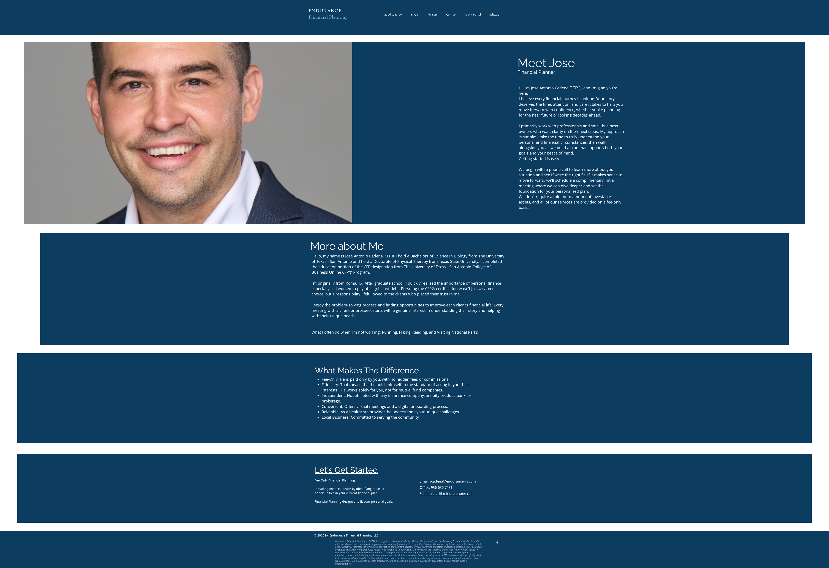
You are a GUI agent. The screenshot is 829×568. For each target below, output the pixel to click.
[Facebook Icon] (497, 542)
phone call (558, 169)
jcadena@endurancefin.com (453, 481)
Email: (425, 481)
